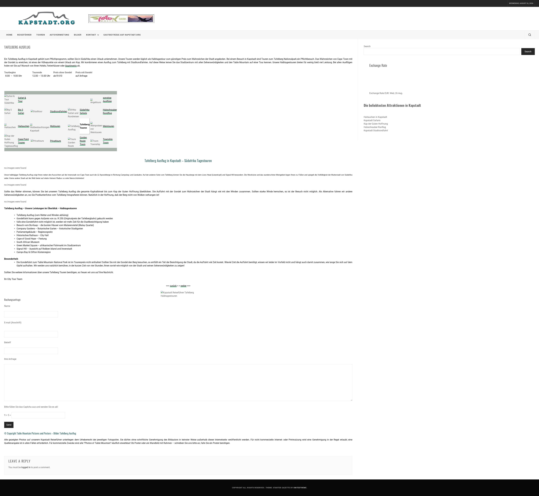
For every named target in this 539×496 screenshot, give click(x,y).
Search (367, 46)
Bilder (77, 35)
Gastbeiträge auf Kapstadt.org (122, 35)
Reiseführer (24, 35)
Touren (40, 35)
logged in (25, 467)
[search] (530, 35)
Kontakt (91, 35)
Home (9, 35)
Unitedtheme (300, 488)
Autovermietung (59, 35)
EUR (387, 93)
